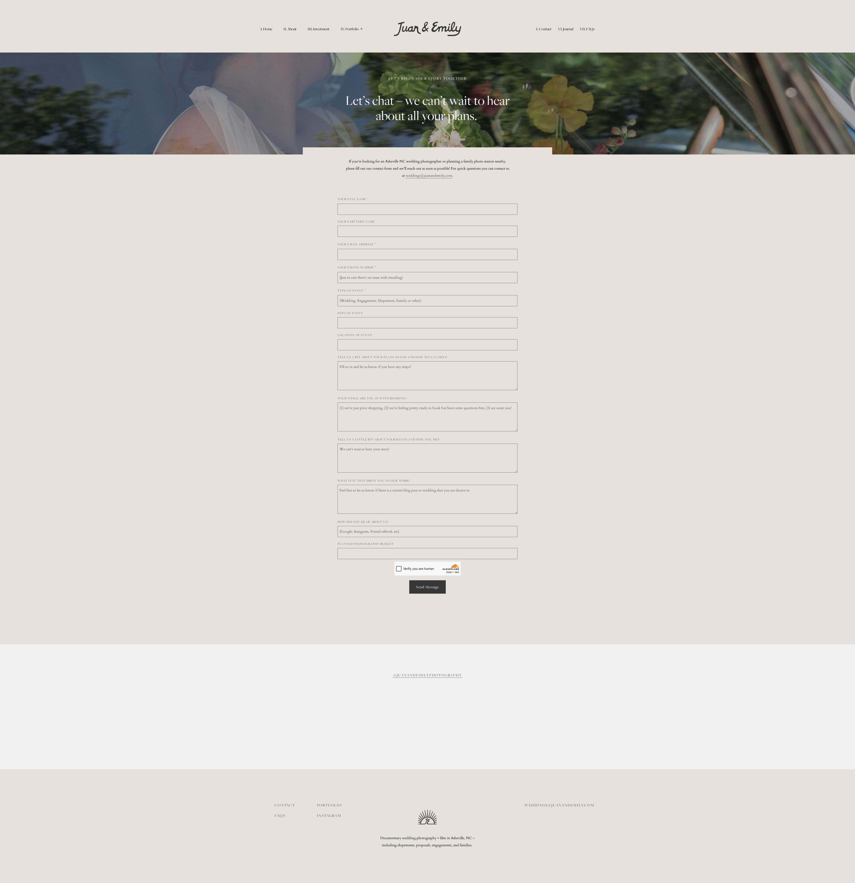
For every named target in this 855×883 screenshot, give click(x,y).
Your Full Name (352, 199)
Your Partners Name (356, 221)
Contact (285, 805)
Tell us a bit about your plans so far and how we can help (392, 357)
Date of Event (350, 313)
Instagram (329, 815)
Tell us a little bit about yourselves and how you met (389, 439)
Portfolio (329, 805)
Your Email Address (355, 244)
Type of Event (351, 290)
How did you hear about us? (363, 522)
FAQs (280, 815)
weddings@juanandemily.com (559, 805)
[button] (352, 29)
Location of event (355, 335)
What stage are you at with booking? (372, 398)
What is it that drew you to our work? (374, 481)
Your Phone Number (356, 267)
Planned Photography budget (366, 544)
